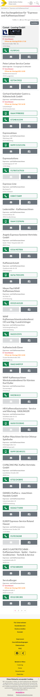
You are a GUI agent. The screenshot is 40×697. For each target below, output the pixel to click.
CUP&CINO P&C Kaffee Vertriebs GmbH (19, 466)
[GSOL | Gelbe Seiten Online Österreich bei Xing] (23, 653)
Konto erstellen (20, 629)
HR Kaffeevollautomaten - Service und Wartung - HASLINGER (19, 410)
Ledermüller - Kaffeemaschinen (18, 209)
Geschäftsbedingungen (20, 642)
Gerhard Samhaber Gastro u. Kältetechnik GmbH (17, 95)
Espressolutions (10, 158)
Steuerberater (20, 671)
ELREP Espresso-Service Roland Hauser (18, 522)
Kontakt (20, 632)
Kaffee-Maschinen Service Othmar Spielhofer (20, 438)
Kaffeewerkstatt (11, 262)
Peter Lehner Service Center (16, 63)
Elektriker (20, 674)
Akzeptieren (20, 692)
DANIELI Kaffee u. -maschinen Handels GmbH (17, 494)
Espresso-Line (9, 183)
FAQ (20, 648)
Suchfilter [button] (34, 23)
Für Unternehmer (20, 622)
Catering (20, 665)
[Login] (30, 3)
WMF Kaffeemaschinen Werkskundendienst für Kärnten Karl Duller (19, 380)
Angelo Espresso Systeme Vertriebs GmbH (20, 236)
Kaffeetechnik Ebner (13, 347)
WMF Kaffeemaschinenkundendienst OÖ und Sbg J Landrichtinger (18, 319)
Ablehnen (10, 695)
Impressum (20, 639)
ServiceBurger (10, 580)
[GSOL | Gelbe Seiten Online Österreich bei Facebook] (17, 653)
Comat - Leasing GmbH (14, 27)
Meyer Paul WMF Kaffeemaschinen (11, 289)
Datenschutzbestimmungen (24, 695)
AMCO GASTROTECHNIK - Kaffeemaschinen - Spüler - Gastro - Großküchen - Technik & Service (20, 552)
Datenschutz (20, 645)
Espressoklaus (10, 133)
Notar (20, 668)
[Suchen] (36, 3)
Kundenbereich (20, 626)
